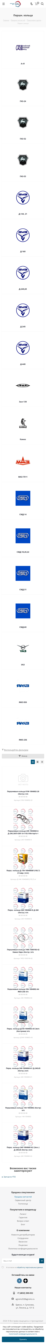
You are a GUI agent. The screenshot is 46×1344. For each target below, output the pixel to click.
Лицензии (23, 1245)
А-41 (23, 63)
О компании (23, 1230)
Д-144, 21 (23, 214)
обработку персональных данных (30, 1267)
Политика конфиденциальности (23, 1248)
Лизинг (23, 1214)
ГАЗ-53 (23, 176)
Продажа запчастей (23, 1196)
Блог (23, 1224)
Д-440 (23, 364)
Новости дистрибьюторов (23, 1234)
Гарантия (23, 1217)
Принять (23, 1339)
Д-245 (23, 326)
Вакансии (23, 1241)
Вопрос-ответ (23, 1221)
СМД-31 (22, 589)
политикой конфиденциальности (23, 1334)
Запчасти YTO (10, 1177)
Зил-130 (23, 401)
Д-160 (23, 251)
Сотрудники (23, 1238)
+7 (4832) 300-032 (25, 1293)
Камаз (23, 439)
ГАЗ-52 (23, 138)
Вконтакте (19, 1280)
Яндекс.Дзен (25, 1280)
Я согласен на (24, 1267)
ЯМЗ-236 (23, 740)
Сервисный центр (23, 1200)
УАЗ (23, 664)
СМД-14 (22, 514)
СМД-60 (22, 627)
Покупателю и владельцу (23, 1209)
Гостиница (23, 1203)
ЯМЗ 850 (23, 702)
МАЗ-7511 (22, 477)
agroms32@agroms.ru (25, 1299)
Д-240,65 (23, 289)
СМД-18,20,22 (23, 552)
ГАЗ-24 (23, 101)
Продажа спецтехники (23, 1192)
